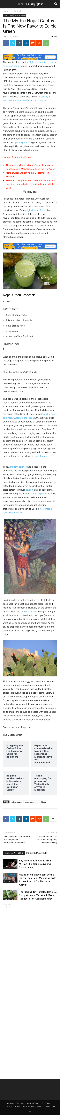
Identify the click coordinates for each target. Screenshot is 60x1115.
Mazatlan (10, 1103)
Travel (17, 1106)
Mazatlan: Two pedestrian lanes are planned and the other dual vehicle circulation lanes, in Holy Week (30, 184)
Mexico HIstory (20, 16)
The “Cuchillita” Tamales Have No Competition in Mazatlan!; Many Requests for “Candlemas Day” (38, 895)
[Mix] (33, 43)
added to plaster (39, 493)
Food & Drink (16, 11)
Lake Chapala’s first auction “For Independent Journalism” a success (16, 839)
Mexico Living (28, 1106)
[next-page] (9, 906)
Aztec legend (30, 611)
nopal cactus (29, 802)
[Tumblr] (19, 43)
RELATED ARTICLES (14, 853)
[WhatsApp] (46, 43)
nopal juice (41, 802)
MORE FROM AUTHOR (36, 853)
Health (39, 1106)
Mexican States (33, 1103)
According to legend (24, 417)
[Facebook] (6, 43)
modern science (18, 466)
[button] (5, 4)
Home (5, 11)
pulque (29, 489)
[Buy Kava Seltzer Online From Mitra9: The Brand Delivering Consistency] (10, 864)
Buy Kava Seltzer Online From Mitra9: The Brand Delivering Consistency (35, 864)
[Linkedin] (26, 43)
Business (8, 1106)
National (20, 1103)
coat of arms (40, 456)
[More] (53, 43)
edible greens (16, 802)
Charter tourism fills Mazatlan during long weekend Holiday (47, 839)
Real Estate (46, 1103)
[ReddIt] (39, 43)
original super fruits (35, 210)
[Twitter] (12, 43)
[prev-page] (5, 906)
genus (21, 142)
